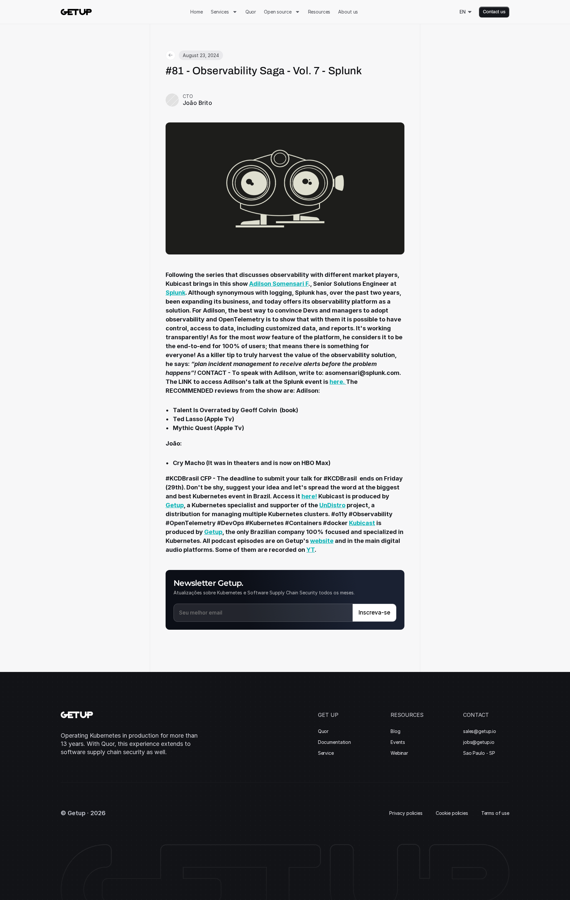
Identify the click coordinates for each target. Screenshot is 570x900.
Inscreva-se (374, 612)
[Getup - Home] (76, 12)
